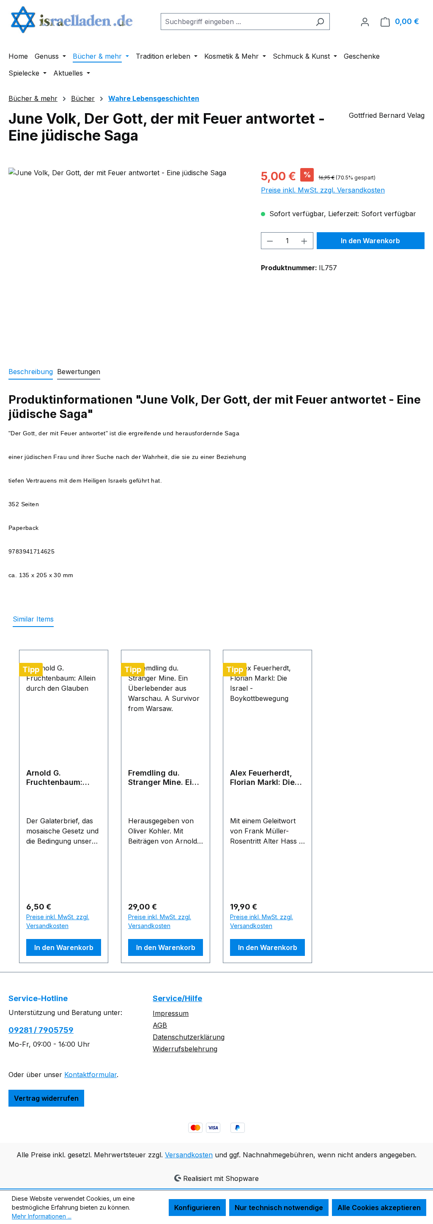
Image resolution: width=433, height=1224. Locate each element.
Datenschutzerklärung (189, 1037)
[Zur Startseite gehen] (71, 19)
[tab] (30, 372)
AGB (160, 1025)
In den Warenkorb (370, 240)
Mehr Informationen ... (41, 1216)
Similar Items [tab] (33, 619)
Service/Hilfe (177, 998)
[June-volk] (126, 258)
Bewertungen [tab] (78, 371)
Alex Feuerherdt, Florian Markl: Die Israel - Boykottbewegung (264, 777)
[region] (126, 258)
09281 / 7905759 (41, 1030)
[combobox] (235, 21)
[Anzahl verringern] (270, 240)
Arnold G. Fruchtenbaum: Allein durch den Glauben (57, 777)
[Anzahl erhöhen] (304, 240)
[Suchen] (320, 21)
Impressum (171, 1013)
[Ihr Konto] (365, 21)
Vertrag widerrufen (46, 1098)
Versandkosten (189, 1155)
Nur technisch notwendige (279, 1207)
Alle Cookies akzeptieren (379, 1207)
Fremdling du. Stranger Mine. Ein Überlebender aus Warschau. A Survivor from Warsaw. (162, 777)
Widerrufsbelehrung (185, 1049)
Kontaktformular (90, 1074)
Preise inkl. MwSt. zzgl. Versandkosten (323, 190)
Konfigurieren (197, 1207)
